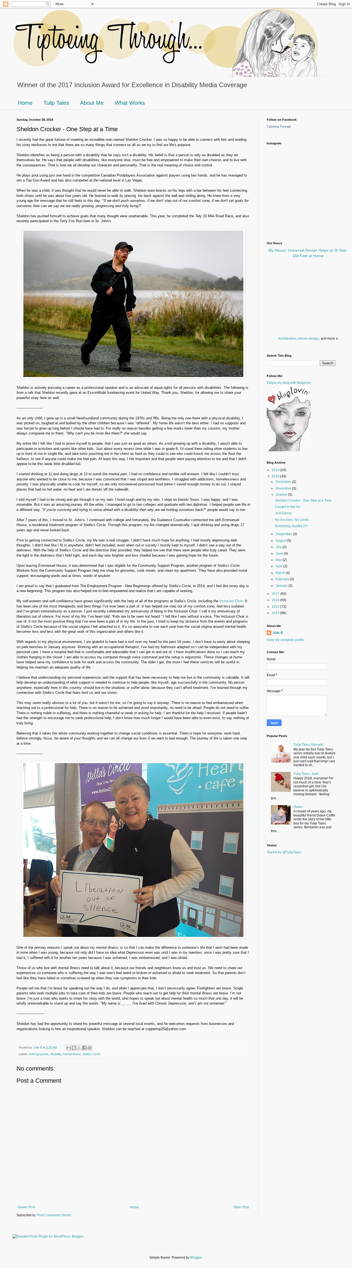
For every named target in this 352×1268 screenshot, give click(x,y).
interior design (308, 338)
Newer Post (26, 1207)
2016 (276, 600)
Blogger (196, 1257)
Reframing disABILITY (291, 526)
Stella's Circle (91, 1054)
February (283, 579)
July (279, 547)
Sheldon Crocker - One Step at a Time (303, 500)
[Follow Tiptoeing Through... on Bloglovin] (289, 450)
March (281, 573)
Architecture (287, 338)
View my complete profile (285, 640)
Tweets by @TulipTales (284, 852)
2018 (276, 476)
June (280, 553)
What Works (130, 103)
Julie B (277, 633)
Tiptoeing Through (279, 126)
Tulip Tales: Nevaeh (308, 745)
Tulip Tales (56, 103)
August (281, 541)
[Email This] (69, 1047)
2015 (276, 607)
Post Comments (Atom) (54, 1215)
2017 (276, 594)
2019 (276, 470)
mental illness (72, 1054)
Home (25, 103)
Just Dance (283, 513)
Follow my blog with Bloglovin (289, 383)
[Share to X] (79, 1047)
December (284, 482)
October (282, 495)
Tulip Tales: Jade (306, 774)
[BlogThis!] (74, 1047)
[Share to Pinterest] (89, 1047)
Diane (297, 807)
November (284, 488)
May (279, 560)
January (282, 586)
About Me (92, 103)
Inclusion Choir (231, 601)
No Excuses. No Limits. (292, 520)
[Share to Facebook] (84, 1047)
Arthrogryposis (39, 1054)
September (284, 534)
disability (55, 1054)
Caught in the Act (287, 507)
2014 (276, 613)
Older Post (241, 1207)
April (279, 566)
